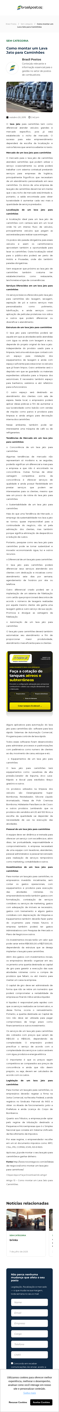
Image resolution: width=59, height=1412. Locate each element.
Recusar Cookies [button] (18, 1402)
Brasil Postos (11, 24)
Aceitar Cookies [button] (41, 1402)
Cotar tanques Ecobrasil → (30, 706)
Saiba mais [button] (29, 1393)
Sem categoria (27, 24)
